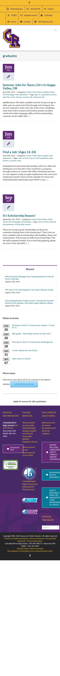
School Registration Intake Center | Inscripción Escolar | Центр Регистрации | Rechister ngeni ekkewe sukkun (30, 302)
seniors (19, 97)
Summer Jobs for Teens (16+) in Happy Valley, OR (29, 86)
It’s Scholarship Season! (19, 215)
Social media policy (35, 541)
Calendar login (22, 548)
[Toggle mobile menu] (55, 30)
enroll (50, 219)
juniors (53, 95)
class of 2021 (23, 158)
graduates (46, 95)
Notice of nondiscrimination (16, 538)
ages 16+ (37, 95)
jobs (51, 158)
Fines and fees (28, 422)
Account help (28, 425)
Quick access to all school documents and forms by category (49, 428)
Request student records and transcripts (29, 434)
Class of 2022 (34, 158)
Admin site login (36, 548)
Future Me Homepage (11, 222)
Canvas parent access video (28, 454)
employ (45, 92)
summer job (27, 97)
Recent (30, 269)
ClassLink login (29, 428)
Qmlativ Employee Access (29, 440)
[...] (29, 116)
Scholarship (19, 224)
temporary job (38, 97)
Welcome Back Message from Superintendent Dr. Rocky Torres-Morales (29, 277)
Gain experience (21, 95)
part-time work (9, 97)
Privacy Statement (37, 538)
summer (12, 161)
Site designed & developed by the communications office (30, 551)
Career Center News (34, 92)
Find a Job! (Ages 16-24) (19, 152)
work (19, 161)
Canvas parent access (28, 448)
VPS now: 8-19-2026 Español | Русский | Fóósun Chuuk (29, 290)
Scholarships (26, 222)
